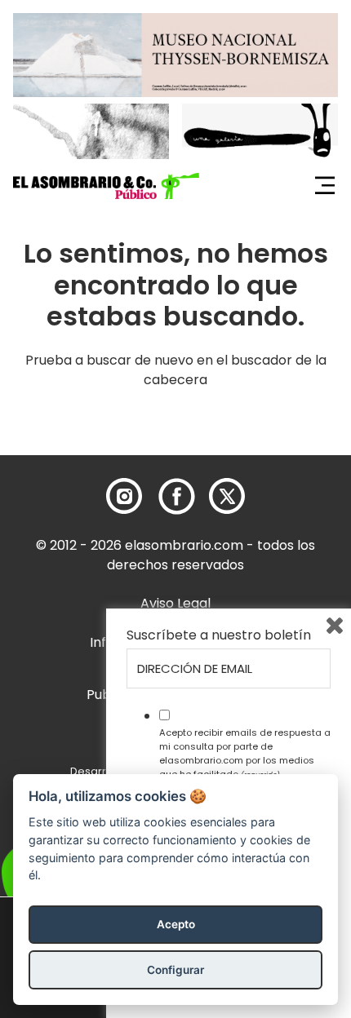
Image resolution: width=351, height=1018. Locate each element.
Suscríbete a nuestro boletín (219, 635)
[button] (106, 186)
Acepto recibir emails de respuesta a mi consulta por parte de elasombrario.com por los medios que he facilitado (245, 753)
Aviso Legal (175, 603)
